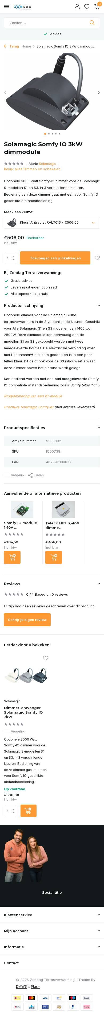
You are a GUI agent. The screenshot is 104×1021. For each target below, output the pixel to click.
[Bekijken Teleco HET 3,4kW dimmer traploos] (63, 511)
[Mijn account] (77, 7)
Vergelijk (18, 475)
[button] (45, 134)
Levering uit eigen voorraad (34, 287)
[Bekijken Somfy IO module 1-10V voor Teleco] (22, 511)
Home (26, 46)
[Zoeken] (92, 22)
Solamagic (47, 163)
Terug (14, 46)
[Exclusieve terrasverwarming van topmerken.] (28, 6)
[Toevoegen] (12, 557)
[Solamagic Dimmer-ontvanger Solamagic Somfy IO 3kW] (26, 676)
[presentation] (5, 92)
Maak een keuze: (18, 212)
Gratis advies (22, 280)
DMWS (21, 986)
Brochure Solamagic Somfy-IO (28, 407)
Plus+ (35, 986)
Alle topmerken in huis (29, 293)
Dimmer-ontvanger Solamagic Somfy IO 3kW (23, 712)
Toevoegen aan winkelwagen (55, 258)
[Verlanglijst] (87, 6)
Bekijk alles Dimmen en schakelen (32, 169)
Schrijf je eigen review (27, 620)
